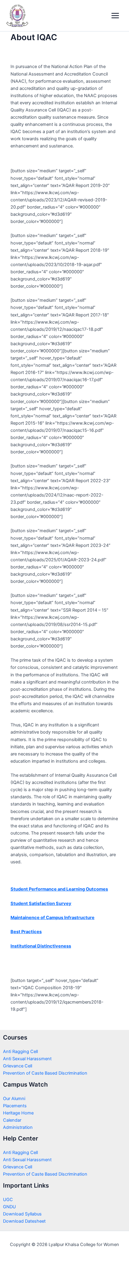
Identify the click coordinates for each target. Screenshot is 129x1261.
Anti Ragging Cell (20, 1051)
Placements (15, 1105)
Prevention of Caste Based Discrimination (45, 1073)
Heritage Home (18, 1113)
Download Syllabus (22, 1214)
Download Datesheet (24, 1221)
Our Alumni (14, 1098)
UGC (8, 1199)
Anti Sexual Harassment (27, 1058)
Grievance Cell (17, 1066)
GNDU (9, 1206)
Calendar (12, 1120)
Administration (18, 1127)
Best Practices (26, 931)
